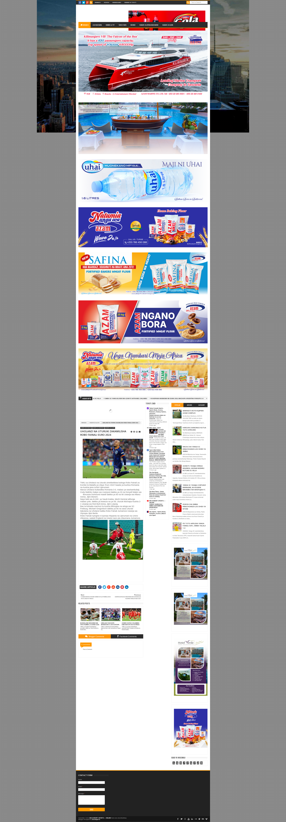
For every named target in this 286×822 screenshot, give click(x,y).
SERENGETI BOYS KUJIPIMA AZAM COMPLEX (193, 411)
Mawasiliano (117, 2)
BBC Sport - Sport (155, 428)
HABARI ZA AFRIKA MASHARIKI (148, 25)
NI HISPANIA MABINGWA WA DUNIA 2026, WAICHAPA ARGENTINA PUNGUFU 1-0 (114, 398)
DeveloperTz (96, 819)
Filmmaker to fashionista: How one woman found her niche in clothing (157, 494)
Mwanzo (98, 2)
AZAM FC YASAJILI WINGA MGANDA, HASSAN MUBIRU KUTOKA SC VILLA (193, 468)
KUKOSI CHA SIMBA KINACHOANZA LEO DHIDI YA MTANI (194, 506)
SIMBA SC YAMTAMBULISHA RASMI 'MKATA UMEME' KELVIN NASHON (167, 398)
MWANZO (86, 25)
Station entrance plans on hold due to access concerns (157, 417)
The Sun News (153, 472)
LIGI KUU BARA (97, 25)
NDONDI (132, 25)
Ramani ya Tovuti (130, 2)
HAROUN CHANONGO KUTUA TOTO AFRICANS (194, 428)
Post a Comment (87, 649)
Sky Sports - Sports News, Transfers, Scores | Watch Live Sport (157, 513)
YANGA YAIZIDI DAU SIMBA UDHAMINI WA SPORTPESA (156, 506)
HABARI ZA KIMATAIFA (98, 427)
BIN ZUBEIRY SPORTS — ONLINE (100, 818)
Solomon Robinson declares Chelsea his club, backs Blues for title (157, 475)
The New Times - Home (156, 491)
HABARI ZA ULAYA (167, 25)
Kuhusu (106, 2)
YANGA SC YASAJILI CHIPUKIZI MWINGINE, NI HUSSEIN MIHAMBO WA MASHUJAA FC (194, 487)
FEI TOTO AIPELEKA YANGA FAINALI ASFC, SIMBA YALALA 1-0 (194, 525)
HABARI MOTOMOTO (86, 427)
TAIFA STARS (122, 25)
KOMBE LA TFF (110, 25)
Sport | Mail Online (155, 450)
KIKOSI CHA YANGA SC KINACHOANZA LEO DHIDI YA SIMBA (194, 449)
